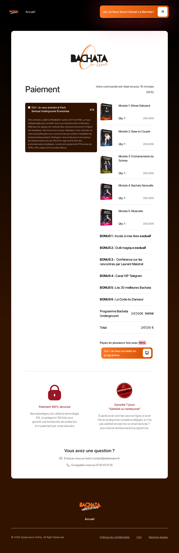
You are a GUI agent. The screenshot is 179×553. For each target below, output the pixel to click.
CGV (139, 537)
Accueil (30, 12)
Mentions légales (158, 537)
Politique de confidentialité (115, 537)
